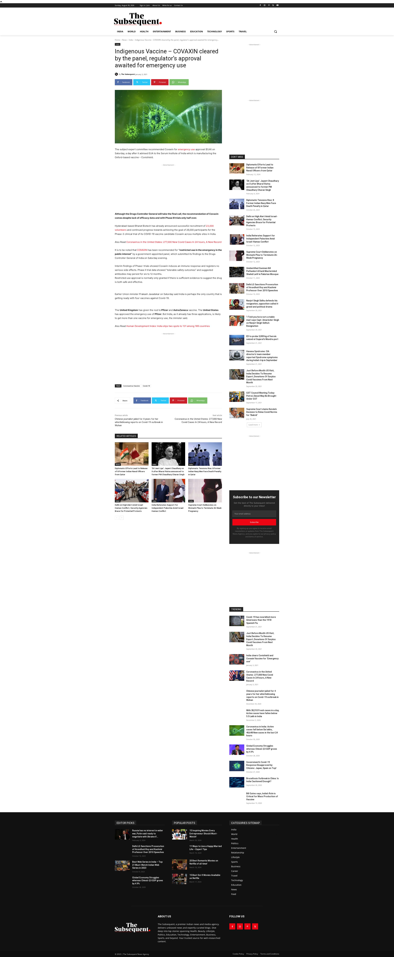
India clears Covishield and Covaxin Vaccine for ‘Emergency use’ (262, 658)
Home (117, 40)
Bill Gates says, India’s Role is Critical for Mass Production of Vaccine (262, 796)
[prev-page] (117, 518)
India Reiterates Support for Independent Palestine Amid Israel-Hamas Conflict (168, 508)
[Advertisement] (220, 19)
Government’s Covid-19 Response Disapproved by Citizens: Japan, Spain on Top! (261, 765)
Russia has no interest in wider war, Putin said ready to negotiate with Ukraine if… (147, 833)
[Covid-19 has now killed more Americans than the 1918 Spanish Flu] (236, 621)
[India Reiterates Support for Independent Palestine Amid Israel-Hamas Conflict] (168, 490)
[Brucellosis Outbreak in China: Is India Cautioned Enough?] (236, 782)
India (131, 40)
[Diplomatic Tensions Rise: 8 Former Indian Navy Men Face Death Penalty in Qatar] (205, 454)
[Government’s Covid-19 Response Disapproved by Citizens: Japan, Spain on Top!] (236, 766)
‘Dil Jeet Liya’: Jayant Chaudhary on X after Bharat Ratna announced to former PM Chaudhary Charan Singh (168, 471)
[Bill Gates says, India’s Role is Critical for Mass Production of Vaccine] (236, 797)
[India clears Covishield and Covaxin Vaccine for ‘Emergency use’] (236, 659)
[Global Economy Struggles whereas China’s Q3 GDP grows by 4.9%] (236, 749)
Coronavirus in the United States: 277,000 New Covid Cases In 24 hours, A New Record (173, 242)
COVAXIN (142, 250)
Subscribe (254, 522)
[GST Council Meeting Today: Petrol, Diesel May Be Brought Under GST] (236, 396)
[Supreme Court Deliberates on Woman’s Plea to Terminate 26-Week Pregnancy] (205, 490)
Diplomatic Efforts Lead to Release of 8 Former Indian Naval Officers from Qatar (131, 471)
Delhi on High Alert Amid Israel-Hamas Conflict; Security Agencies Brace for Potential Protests (131, 508)
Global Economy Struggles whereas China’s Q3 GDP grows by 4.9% (261, 749)
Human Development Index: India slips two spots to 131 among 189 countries (168, 326)
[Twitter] (273, 5)
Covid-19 (146, 386)
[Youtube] (277, 5)
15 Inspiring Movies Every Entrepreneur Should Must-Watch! (203, 833)
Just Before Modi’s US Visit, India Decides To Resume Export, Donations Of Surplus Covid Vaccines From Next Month (261, 376)
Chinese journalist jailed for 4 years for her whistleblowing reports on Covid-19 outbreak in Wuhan (139, 422)
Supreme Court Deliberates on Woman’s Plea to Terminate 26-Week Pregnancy (204, 508)
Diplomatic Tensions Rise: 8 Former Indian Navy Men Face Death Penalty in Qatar (204, 471)
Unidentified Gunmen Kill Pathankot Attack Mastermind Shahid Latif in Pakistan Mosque (262, 271)
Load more (253, 424)
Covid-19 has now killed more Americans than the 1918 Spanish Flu (261, 620)
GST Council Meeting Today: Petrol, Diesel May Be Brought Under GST (261, 396)
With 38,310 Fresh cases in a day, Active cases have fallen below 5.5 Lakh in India (262, 713)
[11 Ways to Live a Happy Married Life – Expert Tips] (179, 850)
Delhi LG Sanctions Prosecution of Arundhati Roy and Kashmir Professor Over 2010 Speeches (262, 287)
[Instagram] (264, 5)
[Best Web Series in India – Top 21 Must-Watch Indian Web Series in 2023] (122, 865)
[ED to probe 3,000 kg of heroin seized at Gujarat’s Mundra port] (236, 340)
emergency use (186, 149)
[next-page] (122, 518)
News (124, 40)
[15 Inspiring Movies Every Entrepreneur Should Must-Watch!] (179, 834)
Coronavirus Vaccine (131, 386)
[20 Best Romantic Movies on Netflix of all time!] (179, 864)
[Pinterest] (269, 5)
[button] (275, 31)
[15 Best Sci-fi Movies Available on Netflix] (179, 879)
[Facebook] (260, 5)
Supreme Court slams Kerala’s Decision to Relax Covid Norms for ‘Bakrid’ (261, 412)
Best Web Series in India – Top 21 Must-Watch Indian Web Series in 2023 (147, 865)
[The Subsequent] (138, 19)
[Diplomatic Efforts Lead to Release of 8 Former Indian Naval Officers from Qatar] (132, 454)
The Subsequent (128, 74)
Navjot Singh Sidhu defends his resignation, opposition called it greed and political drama (262, 303)
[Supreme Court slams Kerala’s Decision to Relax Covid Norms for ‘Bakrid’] (236, 413)
